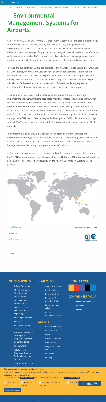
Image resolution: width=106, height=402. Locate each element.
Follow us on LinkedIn (93, 288)
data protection (27, 378)
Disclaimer (13, 245)
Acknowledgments (16, 239)
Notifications (50, 342)
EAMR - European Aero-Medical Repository (21, 310)
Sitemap (48, 357)
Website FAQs (51, 330)
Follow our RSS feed (71, 288)
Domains (19, 7)
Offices (79, 309)
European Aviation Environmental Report (54, 7)
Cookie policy (50, 290)
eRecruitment (20, 346)
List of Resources (15, 227)
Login (47, 334)
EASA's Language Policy (52, 306)
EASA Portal (19, 321)
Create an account (53, 338)
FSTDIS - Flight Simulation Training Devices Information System (22, 354)
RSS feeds (49, 353)
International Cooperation (92, 7)
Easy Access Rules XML (53, 348)
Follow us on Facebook (82, 288)
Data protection (52, 294)
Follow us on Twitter (87, 288)
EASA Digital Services (23, 317)
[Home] (13, 398)
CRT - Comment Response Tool (21, 301)
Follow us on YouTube (76, 288)
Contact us (80, 305)
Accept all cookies (12, 390)
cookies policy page (72, 378)
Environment (30, 7)
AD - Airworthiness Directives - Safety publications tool (22, 293)
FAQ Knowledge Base (85, 301)
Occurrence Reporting (23, 363)
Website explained (53, 326)
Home (9, 7)
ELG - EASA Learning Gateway (23, 327)
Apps (103, 2)
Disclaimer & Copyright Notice (52, 299)
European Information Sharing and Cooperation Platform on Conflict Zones (23, 337)
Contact (12, 253)
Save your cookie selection (89, 384)
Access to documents (54, 286)
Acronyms (13, 233)
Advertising (74, 382)
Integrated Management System (54, 313)
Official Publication (22, 286)
